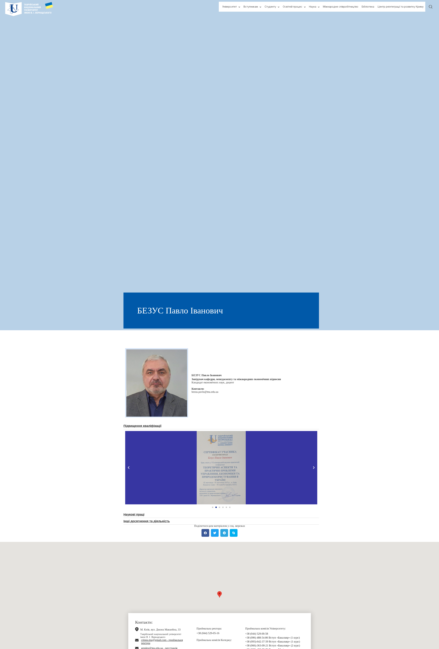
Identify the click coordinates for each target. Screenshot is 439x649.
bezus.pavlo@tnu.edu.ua (205, 391)
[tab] (221, 426)
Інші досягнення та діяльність (146, 521)
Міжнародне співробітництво (340, 6)
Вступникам (251, 6)
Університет (229, 6)
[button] (212, 507)
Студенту (270, 6)
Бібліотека (368, 6)
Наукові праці (133, 514)
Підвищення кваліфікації (142, 425)
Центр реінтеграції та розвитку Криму (401, 6)
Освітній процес (292, 6)
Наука (312, 6)
